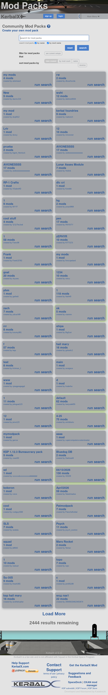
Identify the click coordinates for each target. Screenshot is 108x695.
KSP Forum (81, 688)
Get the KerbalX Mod (83, 665)
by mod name (55, 43)
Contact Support (54, 667)
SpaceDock (75, 682)
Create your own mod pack (20, 30)
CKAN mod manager (90, 683)
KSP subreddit (68, 688)
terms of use (49, 673)
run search (43, 84)
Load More (54, 613)
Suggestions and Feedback (79, 675)
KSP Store (92, 688)
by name (41, 43)
